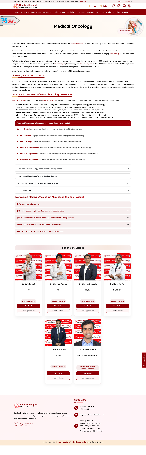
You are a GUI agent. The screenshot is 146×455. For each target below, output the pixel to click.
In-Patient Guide (44, 12)
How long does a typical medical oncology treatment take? (42, 211)
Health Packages (107, 12)
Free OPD (40, 1)
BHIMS (59, 1)
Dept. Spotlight (68, 12)
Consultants (80, 12)
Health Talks (74, 1)
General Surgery (85, 64)
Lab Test (83, 1)
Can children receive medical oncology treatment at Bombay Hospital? (46, 218)
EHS (25, 1)
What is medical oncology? (29, 204)
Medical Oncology (49, 100)
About (23, 12)
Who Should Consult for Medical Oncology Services (38, 183)
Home (16, 12)
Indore (105, 6)
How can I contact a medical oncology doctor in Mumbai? (41, 231)
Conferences (92, 12)
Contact (125, 12)
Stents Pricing (18, 1)
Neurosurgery (60, 64)
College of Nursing (49, 1)
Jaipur (94, 6)
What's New (31, 1)
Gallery (56, 12)
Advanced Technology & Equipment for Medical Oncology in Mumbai (43, 123)
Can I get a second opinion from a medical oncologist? (40, 224)
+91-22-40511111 (87, 409)
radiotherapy (114, 54)
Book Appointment (28, 310)
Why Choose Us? (24, 191)
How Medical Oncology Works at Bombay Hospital (37, 176)
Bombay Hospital (77, 44)
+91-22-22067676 (87, 407)
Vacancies (65, 1)
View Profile (28, 306)
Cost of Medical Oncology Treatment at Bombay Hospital (40, 169)
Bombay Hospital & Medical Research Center (73, 442)
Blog (118, 12)
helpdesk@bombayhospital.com (92, 415)
